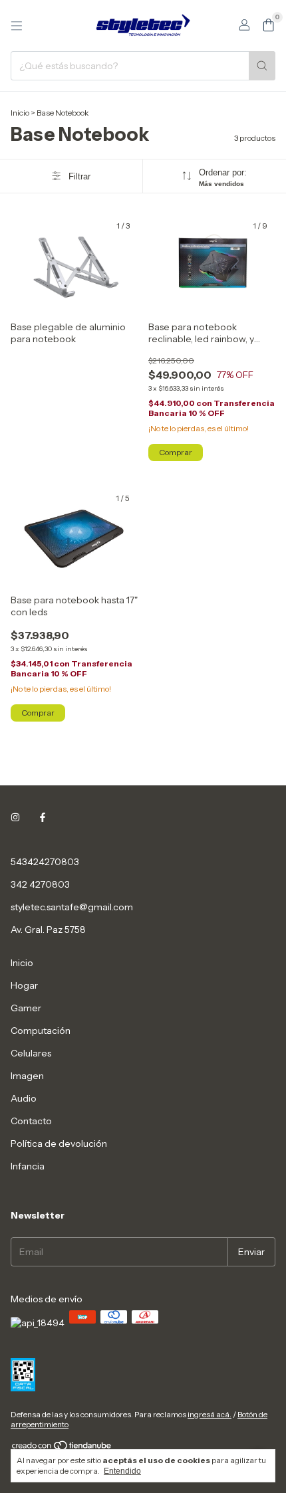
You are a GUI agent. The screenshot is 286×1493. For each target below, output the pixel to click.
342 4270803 (40, 884)
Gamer (26, 1008)
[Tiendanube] (62, 1448)
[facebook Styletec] (42, 818)
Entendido (122, 1471)
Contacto (31, 1121)
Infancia (28, 1166)
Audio (24, 1098)
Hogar (24, 985)
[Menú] (17, 26)
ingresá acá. (209, 1414)
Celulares (31, 1053)
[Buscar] (262, 65)
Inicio (20, 113)
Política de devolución (59, 1143)
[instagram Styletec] (15, 818)
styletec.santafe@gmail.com (72, 907)
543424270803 (45, 862)
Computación (41, 1031)
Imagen (27, 1076)
